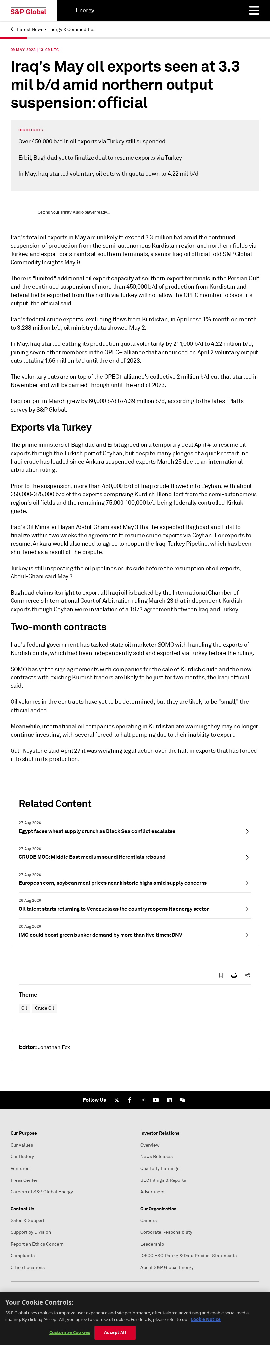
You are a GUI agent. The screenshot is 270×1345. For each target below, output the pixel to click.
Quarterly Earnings (159, 1168)
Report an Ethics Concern (37, 1244)
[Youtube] (156, 1100)
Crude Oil (44, 1008)
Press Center (24, 1180)
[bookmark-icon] (221, 975)
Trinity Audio (72, 212)
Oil (24, 1008)
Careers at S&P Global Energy (42, 1192)
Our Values (22, 1145)
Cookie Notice (206, 1319)
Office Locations (28, 1267)
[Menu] (254, 10)
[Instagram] (143, 1100)
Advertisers (152, 1192)
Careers (148, 1220)
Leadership (152, 1244)
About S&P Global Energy (167, 1267)
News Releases (156, 1156)
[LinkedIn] (169, 1100)
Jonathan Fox (54, 1047)
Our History (22, 1156)
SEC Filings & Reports (163, 1180)
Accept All (115, 1332)
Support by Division (31, 1232)
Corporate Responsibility (166, 1232)
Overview (150, 1145)
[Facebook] (129, 1100)
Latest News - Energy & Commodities (55, 29)
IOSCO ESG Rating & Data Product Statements (188, 1255)
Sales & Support (27, 1220)
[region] (135, 1318)
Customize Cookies (69, 1332)
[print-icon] (234, 975)
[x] (116, 1100)
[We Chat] (182, 1100)
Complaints (23, 1255)
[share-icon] (247, 975)
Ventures (20, 1168)
